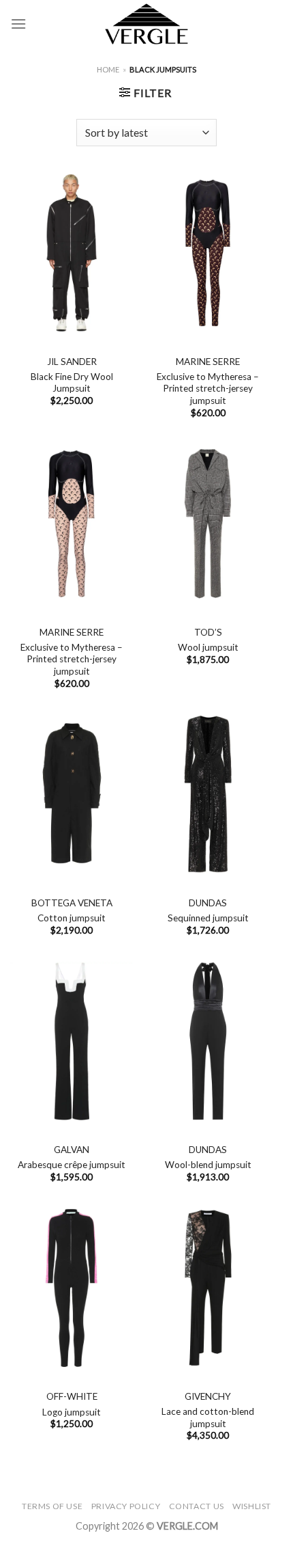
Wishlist (251, 1506)
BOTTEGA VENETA (71, 902)
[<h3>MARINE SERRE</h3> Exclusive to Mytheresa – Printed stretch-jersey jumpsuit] (207, 253)
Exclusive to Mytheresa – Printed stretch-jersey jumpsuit (208, 388)
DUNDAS (208, 902)
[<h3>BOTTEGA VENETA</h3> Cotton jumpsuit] (71, 794)
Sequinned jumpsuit (208, 917)
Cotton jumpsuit (71, 917)
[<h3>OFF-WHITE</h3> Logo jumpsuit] (71, 1287)
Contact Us (196, 1506)
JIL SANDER (72, 361)
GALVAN (71, 1149)
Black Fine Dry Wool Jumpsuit (72, 382)
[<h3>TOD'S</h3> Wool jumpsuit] (207, 523)
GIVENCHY (208, 1396)
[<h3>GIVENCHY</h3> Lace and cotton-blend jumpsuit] (207, 1287)
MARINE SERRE (208, 361)
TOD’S (208, 632)
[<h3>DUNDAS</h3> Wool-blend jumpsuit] (207, 1041)
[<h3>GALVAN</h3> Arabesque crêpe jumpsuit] (71, 1041)
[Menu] (18, 23)
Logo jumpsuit (71, 1412)
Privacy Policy (126, 1506)
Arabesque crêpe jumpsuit (71, 1164)
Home (108, 69)
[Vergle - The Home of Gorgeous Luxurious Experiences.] (146, 24)
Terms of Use (52, 1506)
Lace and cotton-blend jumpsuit (207, 1417)
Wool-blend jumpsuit (208, 1164)
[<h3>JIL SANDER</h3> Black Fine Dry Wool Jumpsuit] (71, 253)
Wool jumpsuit (208, 647)
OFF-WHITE (71, 1396)
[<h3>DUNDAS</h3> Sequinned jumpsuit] (207, 794)
